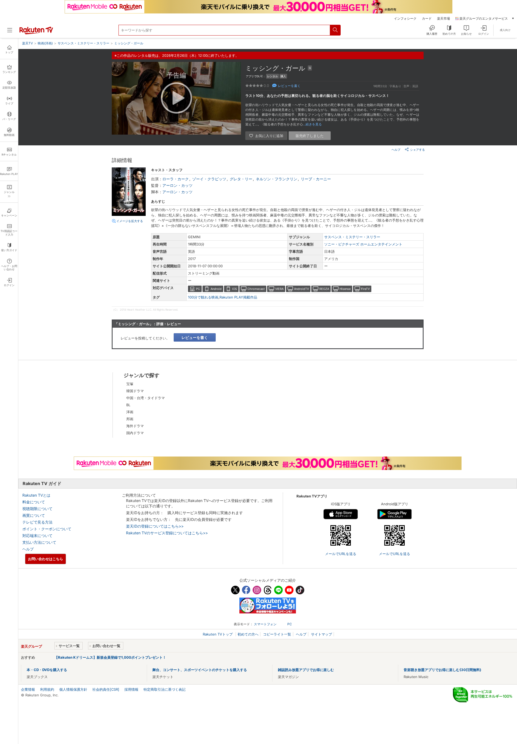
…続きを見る (312, 124)
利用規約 (47, 689)
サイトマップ (321, 634)
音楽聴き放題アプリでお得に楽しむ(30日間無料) (442, 670)
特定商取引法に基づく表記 (165, 689)
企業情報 (28, 689)
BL (128, 405)
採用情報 (131, 689)
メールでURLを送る (340, 554)
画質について (33, 515)
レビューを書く (289, 86)
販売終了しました (310, 136)
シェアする (417, 150)
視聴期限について (37, 508)
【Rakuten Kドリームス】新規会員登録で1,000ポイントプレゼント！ (110, 657)
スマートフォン (265, 624)
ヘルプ (396, 150)
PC (198, 289)
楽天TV (27, 43)
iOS (234, 289)
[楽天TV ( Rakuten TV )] (36, 33)
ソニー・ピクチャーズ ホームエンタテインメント (363, 244)
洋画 (129, 412)
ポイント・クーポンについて (46, 529)
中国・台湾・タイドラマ (145, 398)
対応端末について (37, 535)
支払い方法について (39, 542)
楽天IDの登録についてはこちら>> (155, 526)
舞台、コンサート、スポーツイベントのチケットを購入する (199, 670)
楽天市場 (443, 18)
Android (216, 289)
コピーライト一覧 (277, 634)
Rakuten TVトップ (218, 634)
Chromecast (256, 289)
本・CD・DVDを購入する (47, 670)
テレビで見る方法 (37, 522)
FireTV (365, 289)
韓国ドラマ (135, 391)
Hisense (345, 289)
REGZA (324, 289)
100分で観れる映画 (203, 297)
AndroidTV (301, 289)
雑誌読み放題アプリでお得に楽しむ (306, 670)
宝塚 (129, 384)
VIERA (279, 289)
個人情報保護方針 (73, 689)
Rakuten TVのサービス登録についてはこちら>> (167, 533)
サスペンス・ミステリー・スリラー (352, 237)
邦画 (129, 419)
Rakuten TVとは (36, 495)
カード (427, 18)
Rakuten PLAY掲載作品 (238, 297)
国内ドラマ (135, 433)
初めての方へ (247, 634)
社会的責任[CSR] (105, 689)
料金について (33, 502)
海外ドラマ (135, 426)
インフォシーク (405, 18)
